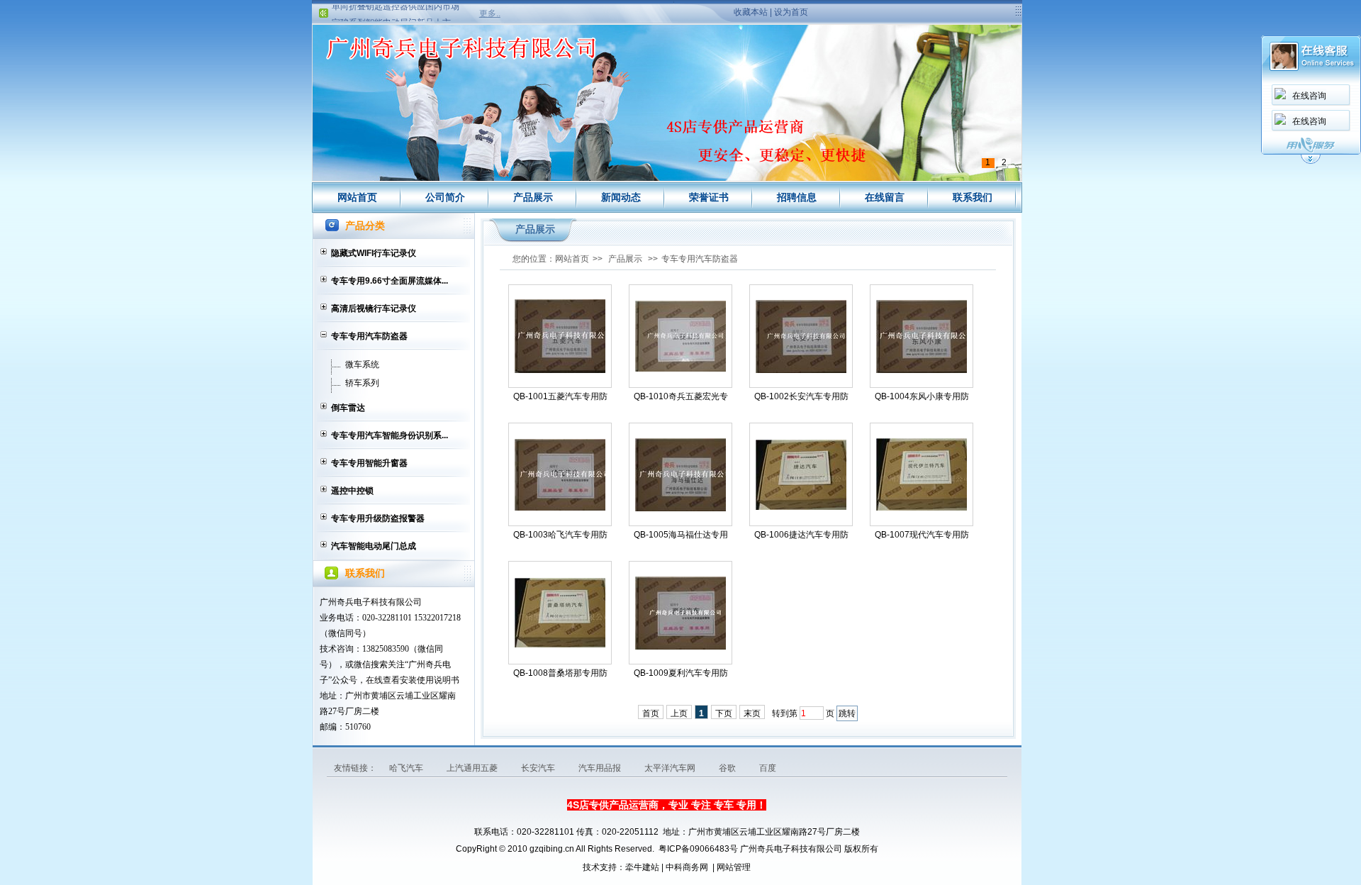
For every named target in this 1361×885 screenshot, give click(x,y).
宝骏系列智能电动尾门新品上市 (391, 14)
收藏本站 (751, 12)
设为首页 (791, 12)
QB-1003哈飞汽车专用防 (560, 535)
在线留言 (884, 197)
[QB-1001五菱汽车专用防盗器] (560, 336)
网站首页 (357, 197)
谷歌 (728, 768)
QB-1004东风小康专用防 (922, 396)
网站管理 (734, 867)
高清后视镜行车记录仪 (373, 308)
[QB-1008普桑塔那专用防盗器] (560, 612)
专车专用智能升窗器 (369, 463)
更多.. (489, 13)
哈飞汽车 (407, 768)
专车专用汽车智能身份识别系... (389, 435)
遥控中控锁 (352, 491)
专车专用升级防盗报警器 (378, 518)
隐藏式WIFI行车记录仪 (373, 253)
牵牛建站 (642, 867)
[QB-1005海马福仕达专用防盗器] (680, 474)
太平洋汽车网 (671, 768)
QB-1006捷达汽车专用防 (801, 535)
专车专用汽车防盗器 (369, 336)
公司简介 (445, 197)
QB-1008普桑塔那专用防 (560, 673)
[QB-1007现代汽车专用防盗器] (921, 474)
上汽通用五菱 (473, 768)
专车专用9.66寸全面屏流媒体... (389, 281)
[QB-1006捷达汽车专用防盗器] (801, 475)
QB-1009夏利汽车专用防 (681, 673)
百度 (767, 768)
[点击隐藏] (1311, 162)
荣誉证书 (709, 197)
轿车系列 (362, 383)
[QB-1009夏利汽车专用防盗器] (680, 613)
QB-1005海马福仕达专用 (681, 535)
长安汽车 (539, 768)
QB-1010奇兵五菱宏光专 (681, 396)
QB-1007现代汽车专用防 (922, 535)
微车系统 (362, 364)
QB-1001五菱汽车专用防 (560, 396)
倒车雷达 (348, 408)
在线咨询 (1309, 96)
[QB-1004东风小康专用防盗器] (921, 336)
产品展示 (533, 197)
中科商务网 (687, 867)
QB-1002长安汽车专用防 (801, 396)
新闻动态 (621, 197)
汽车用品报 (600, 768)
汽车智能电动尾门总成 (373, 546)
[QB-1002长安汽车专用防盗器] (801, 336)
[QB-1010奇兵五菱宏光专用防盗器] (680, 336)
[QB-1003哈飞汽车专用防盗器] (560, 475)
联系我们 (972, 197)
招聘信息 (797, 197)
